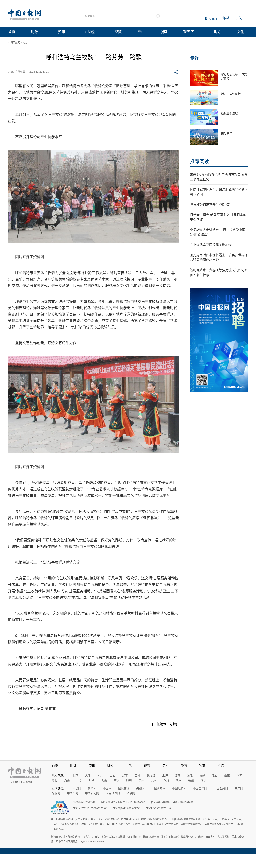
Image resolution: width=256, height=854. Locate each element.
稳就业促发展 (229, 113)
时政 (34, 32)
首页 (11, 32)
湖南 (67, 780)
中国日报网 (14, 42)
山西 (112, 775)
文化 (240, 32)
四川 (129, 780)
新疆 (191, 780)
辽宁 (125, 775)
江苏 (177, 775)
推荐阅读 (199, 161)
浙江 (190, 775)
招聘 (220, 765)
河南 (239, 775)
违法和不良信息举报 (84, 802)
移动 (226, 18)
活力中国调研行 (231, 93)
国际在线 (123, 788)
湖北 (54, 780)
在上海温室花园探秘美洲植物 (211, 245)
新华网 (92, 788)
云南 (154, 780)
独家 (202, 765)
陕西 (178, 780)
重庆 (116, 780)
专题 (195, 58)
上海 (165, 775)
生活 (128, 765)
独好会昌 (226, 133)
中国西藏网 (221, 788)
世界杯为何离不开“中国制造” (210, 204)
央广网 (239, 788)
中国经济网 (179, 788)
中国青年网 (158, 788)
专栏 (141, 32)
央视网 (140, 788)
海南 (104, 780)
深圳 (203, 780)
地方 (217, 32)
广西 (92, 780)
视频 (118, 32)
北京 (75, 775)
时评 (73, 765)
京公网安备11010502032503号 (90, 808)
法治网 (131, 793)
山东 (227, 775)
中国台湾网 (200, 788)
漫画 (164, 32)
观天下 (188, 32)
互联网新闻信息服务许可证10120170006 (123, 802)
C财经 (90, 32)
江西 (214, 775)
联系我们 (28, 782)
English (211, 18)
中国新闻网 (92, 793)
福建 (202, 775)
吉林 (137, 775)
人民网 (77, 788)
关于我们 (15, 782)
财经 (110, 765)
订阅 (238, 18)
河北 (100, 775)
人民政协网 (113, 793)
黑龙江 (151, 775)
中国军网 (72, 793)
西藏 (166, 780)
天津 (88, 775)
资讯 (61, 32)
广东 (79, 780)
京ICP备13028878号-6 (158, 808)
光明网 (56, 793)
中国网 (107, 788)
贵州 (141, 780)
